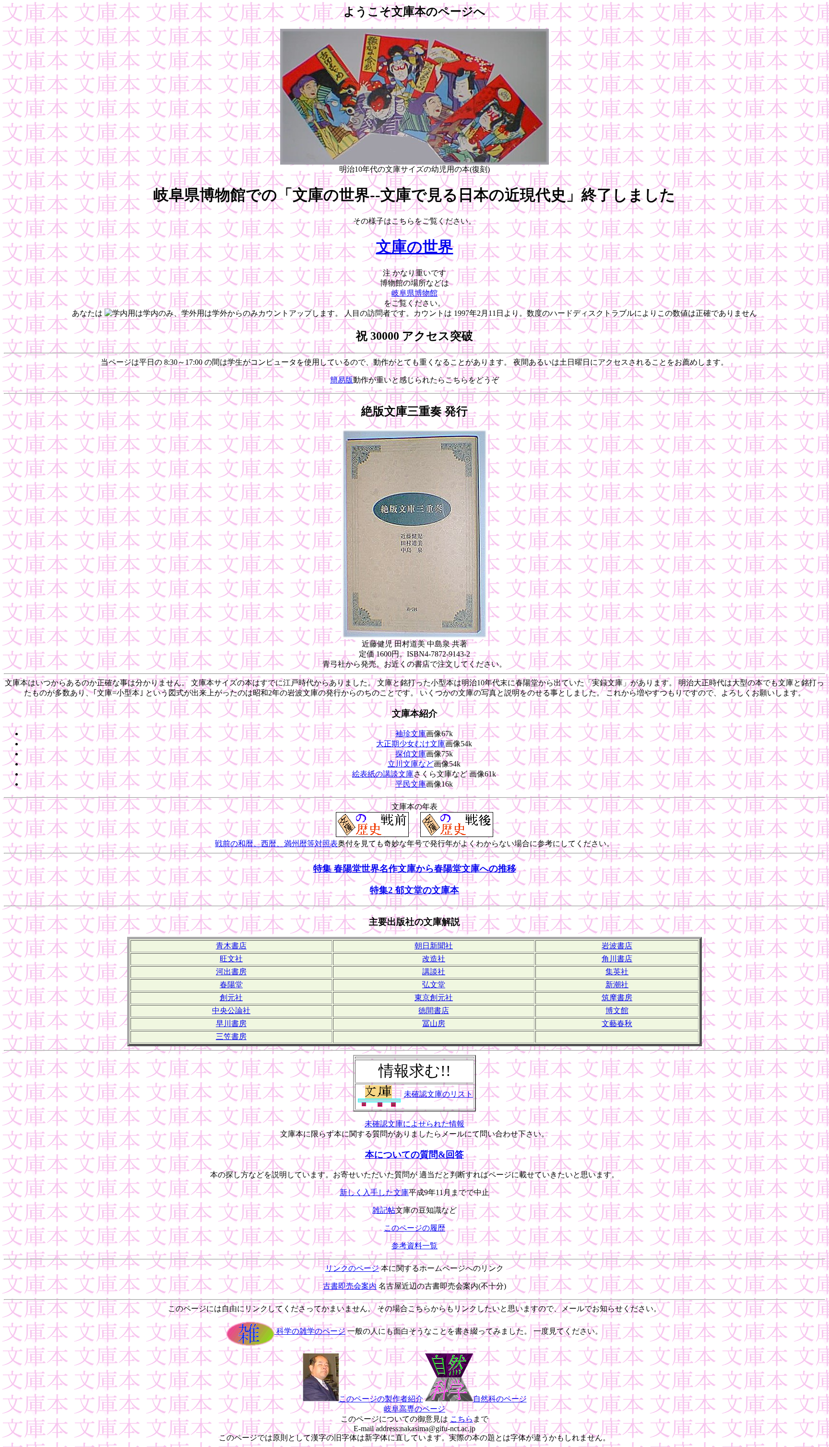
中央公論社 (231, 1010)
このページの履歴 (414, 1228)
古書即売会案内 (350, 1286)
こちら (461, 1419)
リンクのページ (352, 1268)
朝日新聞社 (433, 946)
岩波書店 (617, 946)
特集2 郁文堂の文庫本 (414, 890)
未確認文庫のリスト (438, 1094)
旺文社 (231, 959)
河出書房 (231, 972)
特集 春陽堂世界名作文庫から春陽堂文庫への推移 (414, 868)
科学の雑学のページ (309, 1331)
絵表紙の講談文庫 (383, 774)
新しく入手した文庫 (374, 1192)
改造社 (433, 959)
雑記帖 (383, 1210)
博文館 (616, 1010)
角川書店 (617, 959)
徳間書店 (433, 1010)
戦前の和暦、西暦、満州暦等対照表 (276, 843)
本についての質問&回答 (414, 1154)
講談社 (433, 972)
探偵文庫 (410, 754)
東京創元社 (433, 997)
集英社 (616, 972)
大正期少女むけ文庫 (410, 744)
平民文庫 (410, 784)
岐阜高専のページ (414, 1409)
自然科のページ (500, 1399)
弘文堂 (433, 985)
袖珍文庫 (410, 733)
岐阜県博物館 (414, 293)
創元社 (231, 997)
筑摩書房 (617, 997)
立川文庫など (411, 764)
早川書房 (231, 1023)
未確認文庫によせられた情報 (414, 1124)
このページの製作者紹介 (381, 1399)
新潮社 (616, 985)
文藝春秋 (617, 1023)
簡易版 (341, 380)
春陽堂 (231, 985)
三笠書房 (231, 1036)
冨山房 (433, 1023)
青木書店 (231, 946)
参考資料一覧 (414, 1246)
